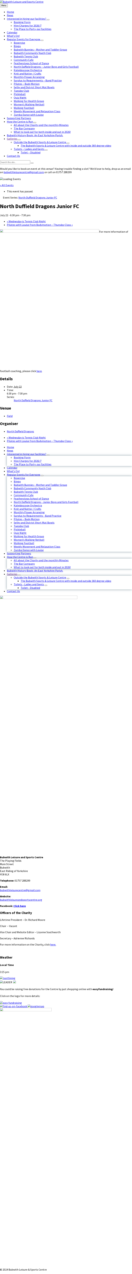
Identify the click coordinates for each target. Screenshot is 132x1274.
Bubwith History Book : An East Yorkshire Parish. (35, 570)
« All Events (7, 185)
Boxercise (19, 478)
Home (10, 447)
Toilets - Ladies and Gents (29, 584)
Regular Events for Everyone (23, 474)
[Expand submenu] (48, 19)
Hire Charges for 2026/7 (27, 461)
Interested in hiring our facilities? (26, 454)
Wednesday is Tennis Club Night (26, 221)
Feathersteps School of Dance (31, 498)
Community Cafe (24, 495)
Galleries (12, 574)
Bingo (17, 481)
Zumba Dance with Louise (29, 550)
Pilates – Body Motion (27, 519)
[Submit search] (32, 163)
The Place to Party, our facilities (32, 464)
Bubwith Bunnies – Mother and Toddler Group (40, 485)
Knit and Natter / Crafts (27, 509)
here (39, 371)
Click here (19, 906)
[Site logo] (21, 1)
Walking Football (24, 543)
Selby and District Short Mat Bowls (34, 522)
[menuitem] (10, 12)
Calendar (12, 467)
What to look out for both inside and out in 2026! (42, 567)
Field (10, 416)
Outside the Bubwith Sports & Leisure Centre (40, 577)
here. (53, 944)
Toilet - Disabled (30, 587)
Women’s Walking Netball (29, 539)
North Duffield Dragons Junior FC (33, 400)
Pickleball (20, 529)
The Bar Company (24, 563)
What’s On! (13, 471)
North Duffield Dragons (20, 431)
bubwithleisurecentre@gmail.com (24, 172)
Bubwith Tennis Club (26, 491)
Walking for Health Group (29, 536)
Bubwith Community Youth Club (32, 488)
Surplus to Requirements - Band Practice (37, 515)
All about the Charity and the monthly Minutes (41, 560)
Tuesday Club (21, 526)
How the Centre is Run (20, 557)
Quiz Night (20, 533)
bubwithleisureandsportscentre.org (21, 899)
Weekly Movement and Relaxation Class (37, 546)
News (10, 450)
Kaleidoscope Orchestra (28, 505)
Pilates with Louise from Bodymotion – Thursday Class (40, 224)
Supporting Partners (19, 553)
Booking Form (22, 457)
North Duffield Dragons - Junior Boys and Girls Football (46, 502)
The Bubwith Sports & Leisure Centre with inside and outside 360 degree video (66, 581)
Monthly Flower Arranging (29, 512)
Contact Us (13, 591)
